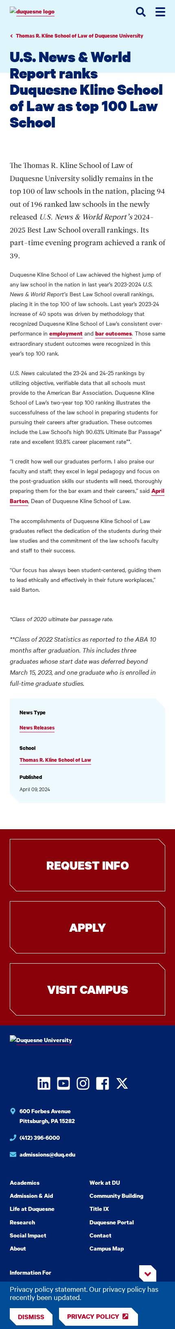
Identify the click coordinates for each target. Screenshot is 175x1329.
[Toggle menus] (160, 12)
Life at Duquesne (32, 1209)
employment (66, 333)
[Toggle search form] (141, 12)
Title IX (99, 1209)
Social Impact (28, 1235)
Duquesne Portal (112, 1222)
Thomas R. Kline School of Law (55, 759)
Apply (87, 927)
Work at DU (105, 1182)
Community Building (116, 1195)
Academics (24, 1182)
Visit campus (87, 989)
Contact (101, 1235)
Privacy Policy (93, 1316)
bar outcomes (113, 333)
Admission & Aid (31, 1195)
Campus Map (107, 1248)
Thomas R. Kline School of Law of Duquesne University (79, 35)
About (18, 1248)
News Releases (37, 727)
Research (22, 1222)
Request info (87, 865)
